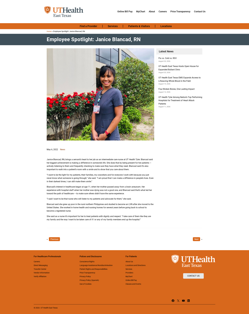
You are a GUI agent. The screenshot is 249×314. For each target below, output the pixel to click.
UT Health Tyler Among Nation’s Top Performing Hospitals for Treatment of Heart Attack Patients (180, 100)
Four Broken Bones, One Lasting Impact (176, 89)
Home (49, 31)
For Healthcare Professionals (47, 256)
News (62, 149)
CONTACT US (193, 276)
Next (196, 239)
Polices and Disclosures (91, 256)
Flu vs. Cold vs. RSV (167, 58)
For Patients (131, 256)
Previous (54, 239)
